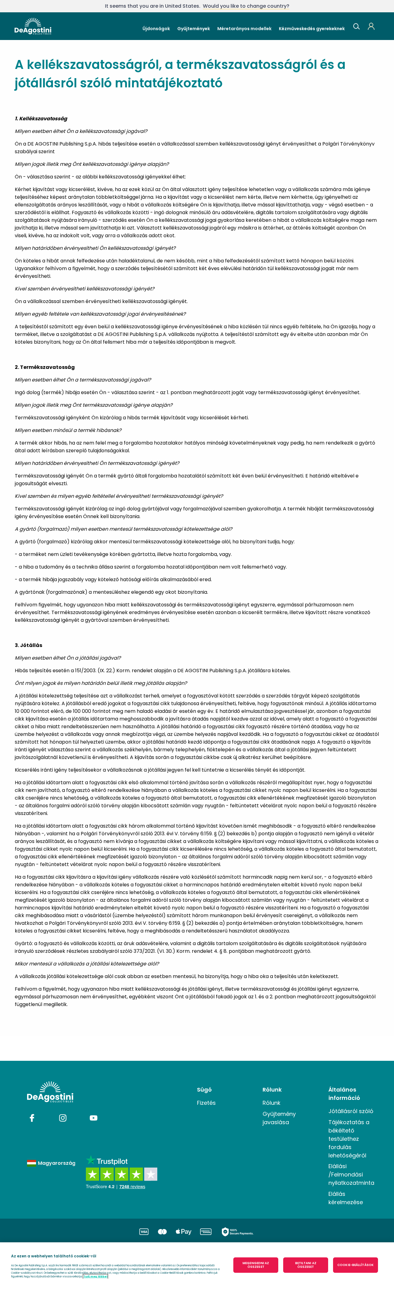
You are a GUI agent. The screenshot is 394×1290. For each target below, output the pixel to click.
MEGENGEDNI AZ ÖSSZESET (256, 1265)
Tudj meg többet (95, 1276)
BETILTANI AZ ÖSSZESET (305, 1265)
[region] (197, 1266)
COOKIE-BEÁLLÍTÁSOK (355, 1265)
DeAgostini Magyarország (33, 26)
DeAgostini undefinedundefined (50, 1092)
